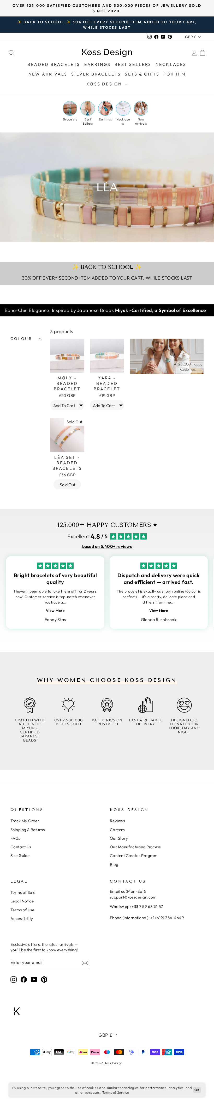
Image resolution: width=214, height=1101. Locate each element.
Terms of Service (115, 1092)
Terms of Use (22, 909)
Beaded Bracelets (53, 64)
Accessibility (21, 918)
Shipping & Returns (27, 829)
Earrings (97, 64)
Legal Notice (22, 901)
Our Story (119, 838)
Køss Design (104, 83)
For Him (174, 74)
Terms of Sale (22, 892)
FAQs (15, 838)
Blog (114, 864)
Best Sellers (133, 64)
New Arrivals (47, 74)
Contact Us (20, 846)
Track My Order (24, 820)
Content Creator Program (133, 855)
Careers (117, 829)
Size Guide (20, 855)
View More (55, 610)
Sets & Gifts (142, 74)
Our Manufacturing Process (135, 846)
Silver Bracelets (96, 74)
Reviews (117, 820)
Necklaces (171, 64)
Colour (21, 338)
